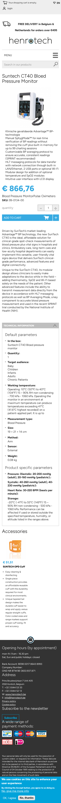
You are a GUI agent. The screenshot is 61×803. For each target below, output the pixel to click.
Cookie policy (9, 704)
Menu (8, 55)
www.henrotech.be (15, 694)
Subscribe (10, 717)
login (10, 8)
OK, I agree (9, 798)
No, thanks (27, 797)
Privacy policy (9, 701)
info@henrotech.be (15, 697)
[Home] (30, 44)
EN (58, 3)
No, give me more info (15, 791)
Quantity (7, 208)
